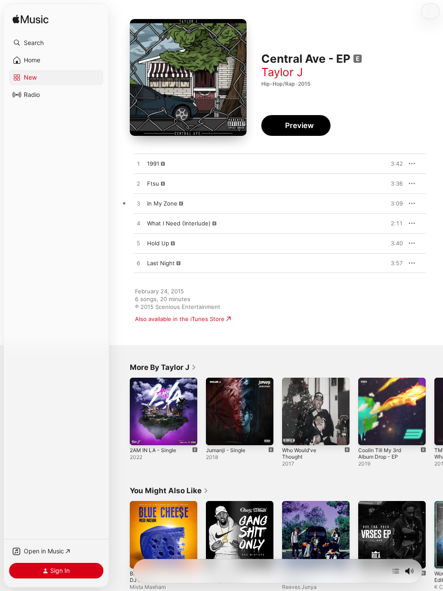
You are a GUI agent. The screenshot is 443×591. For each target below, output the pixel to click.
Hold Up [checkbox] (158, 243)
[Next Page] (434, 411)
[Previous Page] (121, 411)
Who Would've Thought (299, 453)
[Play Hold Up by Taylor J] (138, 243)
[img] (30, 20)
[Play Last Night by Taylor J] (138, 263)
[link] (163, 367)
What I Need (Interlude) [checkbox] (179, 223)
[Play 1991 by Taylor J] (138, 164)
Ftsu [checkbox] (153, 183)
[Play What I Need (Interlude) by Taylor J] (138, 224)
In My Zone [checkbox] (162, 203)
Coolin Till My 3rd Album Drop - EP (379, 453)
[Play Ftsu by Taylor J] (138, 184)
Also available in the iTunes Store (180, 318)
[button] (56, 42)
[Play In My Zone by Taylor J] (138, 204)
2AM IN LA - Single (153, 450)
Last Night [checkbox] (161, 263)
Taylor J (282, 72)
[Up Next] (396, 571)
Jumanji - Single (225, 450)
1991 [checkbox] (153, 163)
